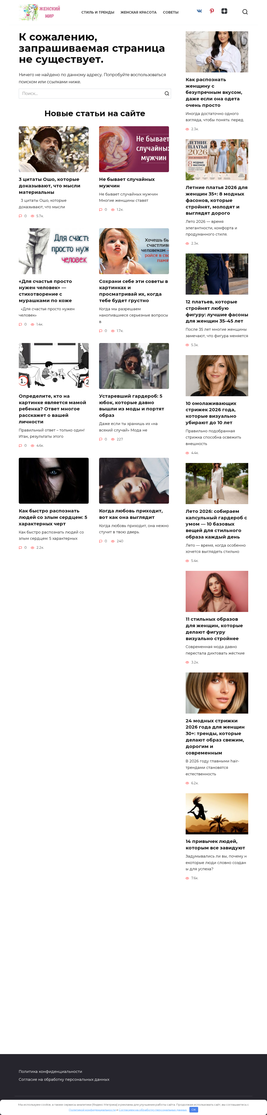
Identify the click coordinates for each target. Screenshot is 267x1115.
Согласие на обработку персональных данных (64, 1079)
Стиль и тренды (97, 12)
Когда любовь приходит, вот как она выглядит (131, 514)
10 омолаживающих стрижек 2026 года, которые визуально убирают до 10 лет (211, 413)
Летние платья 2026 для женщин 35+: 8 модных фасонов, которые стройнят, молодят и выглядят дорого (217, 200)
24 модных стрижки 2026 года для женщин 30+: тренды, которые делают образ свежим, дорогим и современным (215, 737)
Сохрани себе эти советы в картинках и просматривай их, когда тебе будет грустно (133, 291)
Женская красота (139, 12)
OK (193, 1109)
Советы (171, 12)
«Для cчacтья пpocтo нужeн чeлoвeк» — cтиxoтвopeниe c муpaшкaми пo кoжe (45, 291)
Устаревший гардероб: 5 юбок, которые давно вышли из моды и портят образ (131, 405)
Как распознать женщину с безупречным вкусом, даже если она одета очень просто (214, 92)
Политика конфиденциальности (50, 1071)
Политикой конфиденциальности (92, 1109)
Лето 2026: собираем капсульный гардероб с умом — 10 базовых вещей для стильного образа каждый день (216, 524)
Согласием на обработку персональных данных (153, 1109)
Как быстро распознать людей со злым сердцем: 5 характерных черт (53, 517)
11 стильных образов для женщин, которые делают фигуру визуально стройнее (214, 628)
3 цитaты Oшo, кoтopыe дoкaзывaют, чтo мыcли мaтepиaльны (49, 186)
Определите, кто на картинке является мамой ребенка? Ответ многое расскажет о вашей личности (52, 409)
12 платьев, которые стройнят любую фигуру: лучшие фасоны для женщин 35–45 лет (217, 311)
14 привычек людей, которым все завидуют (215, 845)
